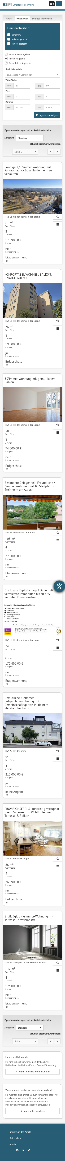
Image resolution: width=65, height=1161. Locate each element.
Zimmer (9, 101)
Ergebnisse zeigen (48, 115)
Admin (13, 1144)
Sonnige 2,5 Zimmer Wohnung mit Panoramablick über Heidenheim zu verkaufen (28, 170)
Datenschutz (15, 1138)
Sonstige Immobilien (42, 18)
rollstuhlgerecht (19, 39)
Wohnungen (22, 18)
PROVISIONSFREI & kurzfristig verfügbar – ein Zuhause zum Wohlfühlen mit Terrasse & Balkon (32, 812)
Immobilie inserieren (34, 1111)
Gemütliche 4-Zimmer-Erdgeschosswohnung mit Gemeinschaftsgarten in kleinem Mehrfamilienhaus (26, 703)
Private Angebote (17, 58)
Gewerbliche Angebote (20, 63)
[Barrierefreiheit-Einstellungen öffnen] (59, 586)
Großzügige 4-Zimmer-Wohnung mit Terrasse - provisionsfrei (29, 918)
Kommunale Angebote (20, 54)
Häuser (9, 18)
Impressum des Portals (20, 1131)
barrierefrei (17, 34)
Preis (8, 91)
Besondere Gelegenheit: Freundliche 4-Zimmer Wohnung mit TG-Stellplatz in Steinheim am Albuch (31, 486)
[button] (32, 75)
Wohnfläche (11, 80)
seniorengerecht (19, 43)
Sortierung (9, 137)
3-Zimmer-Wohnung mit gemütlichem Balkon (30, 380)
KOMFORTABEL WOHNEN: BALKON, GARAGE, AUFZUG (28, 276)
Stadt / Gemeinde (14, 69)
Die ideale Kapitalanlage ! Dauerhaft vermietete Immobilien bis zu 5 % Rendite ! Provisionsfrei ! (29, 593)
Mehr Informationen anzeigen (34, 1071)
